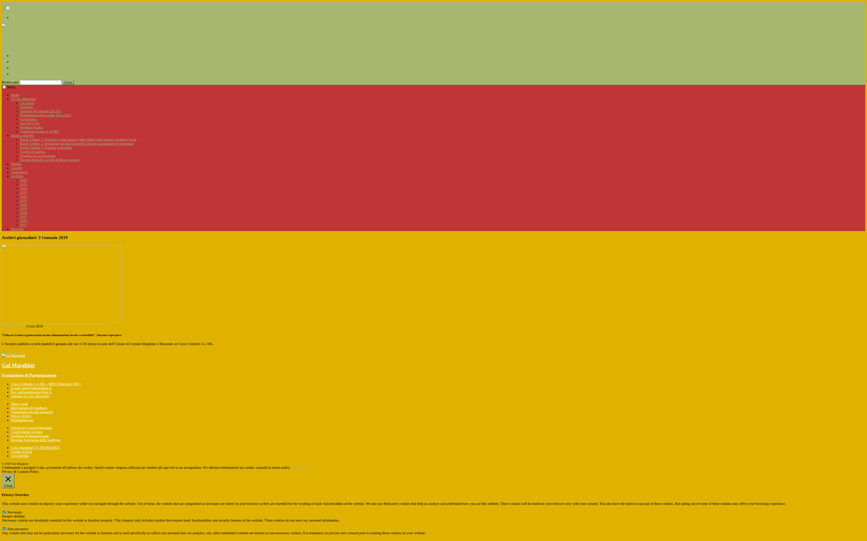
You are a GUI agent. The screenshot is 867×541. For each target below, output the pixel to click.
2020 (23, 205)
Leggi (307, 467)
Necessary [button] (9, 508)
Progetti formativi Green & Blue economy (50, 160)
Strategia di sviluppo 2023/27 (41, 111)
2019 (23, 209)
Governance (28, 119)
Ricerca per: (10, 82)
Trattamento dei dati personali (32, 412)
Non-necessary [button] (12, 524)
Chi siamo (27, 103)
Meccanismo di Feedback (29, 408)
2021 (23, 200)
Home (15, 95)
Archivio (17, 176)
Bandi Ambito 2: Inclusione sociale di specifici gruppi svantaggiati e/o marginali (76, 144)
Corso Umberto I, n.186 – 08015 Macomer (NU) (46, 384)
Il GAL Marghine (23, 99)
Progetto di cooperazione (37, 156)
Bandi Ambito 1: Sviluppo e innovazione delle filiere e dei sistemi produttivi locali (78, 140)
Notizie (16, 164)
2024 (23, 188)
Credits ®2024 (21, 452)
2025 (23, 184)
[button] (7, 8)
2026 (23, 180)
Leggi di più (11, 351)
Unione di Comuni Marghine (31, 428)
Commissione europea (26, 432)
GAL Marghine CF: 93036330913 (35, 448)
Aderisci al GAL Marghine (30, 396)
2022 (23, 196)
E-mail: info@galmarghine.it (31, 388)
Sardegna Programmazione (30, 436)
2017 (23, 217)
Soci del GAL (30, 123)
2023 (23, 192)
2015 (23, 225)
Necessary (14, 512)
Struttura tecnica (31, 127)
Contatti (16, 168)
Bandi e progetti (22, 135)
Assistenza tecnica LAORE (39, 131)
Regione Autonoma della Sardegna (36, 440)
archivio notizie (13, 326)
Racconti (17, 229)
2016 (23, 221)
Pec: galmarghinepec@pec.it (31, 392)
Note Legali (19, 404)
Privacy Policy (21, 416)
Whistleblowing (22, 420)
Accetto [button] (296, 467)
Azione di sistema (32, 152)
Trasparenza (19, 172)
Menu (11, 87)
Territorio (26, 107)
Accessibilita (20, 456)
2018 (23, 213)
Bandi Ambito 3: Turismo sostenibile (46, 148)
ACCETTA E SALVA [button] (18, 537)
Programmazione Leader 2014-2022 (45, 115)
